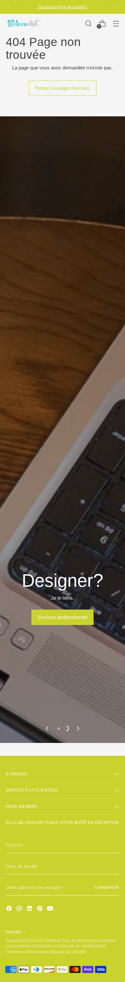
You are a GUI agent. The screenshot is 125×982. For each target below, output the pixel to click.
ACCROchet (49, 940)
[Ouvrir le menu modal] (115, 23)
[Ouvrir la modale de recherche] (88, 23)
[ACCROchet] (23, 23)
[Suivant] (115, 7)
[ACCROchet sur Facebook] (9, 909)
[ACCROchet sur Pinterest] (40, 909)
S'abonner (106, 887)
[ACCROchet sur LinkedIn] (30, 909)
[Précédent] (10, 7)
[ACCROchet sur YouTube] (50, 909)
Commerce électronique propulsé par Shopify (46, 952)
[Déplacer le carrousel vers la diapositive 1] (59, 728)
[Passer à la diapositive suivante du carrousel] (77, 728)
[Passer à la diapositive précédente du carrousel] (47, 728)
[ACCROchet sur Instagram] (20, 909)
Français (13, 932)
